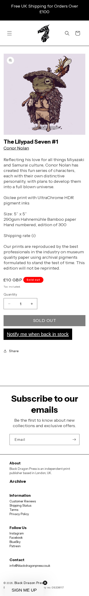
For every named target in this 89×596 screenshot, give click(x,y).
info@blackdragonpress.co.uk (29, 565)
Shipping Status (20, 505)
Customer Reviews (22, 501)
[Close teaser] (45, 582)
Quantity (10, 294)
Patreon (15, 546)
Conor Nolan (16, 148)
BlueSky (15, 542)
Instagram (16, 533)
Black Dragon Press (29, 583)
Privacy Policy (19, 514)
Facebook (16, 537)
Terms (13, 510)
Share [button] (14, 351)
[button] (9, 33)
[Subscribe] (74, 439)
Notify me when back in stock (38, 334)
